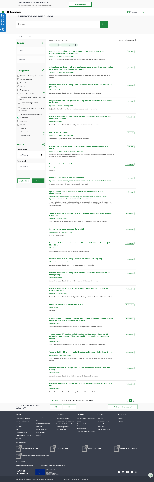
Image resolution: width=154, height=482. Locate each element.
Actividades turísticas (66, 232)
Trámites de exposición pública (31, 114)
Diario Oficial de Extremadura (86, 418)
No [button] (69, 407)
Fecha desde (21, 150)
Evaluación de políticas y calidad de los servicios (31, 109)
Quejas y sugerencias (63, 427)
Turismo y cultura (54, 167)
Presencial (100, 424)
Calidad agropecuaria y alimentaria (73, 151)
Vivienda (38, 435)
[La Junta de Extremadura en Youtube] (132, 472)
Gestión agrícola (68, 135)
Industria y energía (21, 432)
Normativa (23, 83)
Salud (37, 421)
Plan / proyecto (25, 90)
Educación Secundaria (55, 90)
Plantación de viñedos (58, 132)
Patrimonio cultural (79, 181)
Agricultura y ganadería (55, 56)
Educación (88, 199)
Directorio (80, 421)
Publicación (24, 118)
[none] (127, 400)
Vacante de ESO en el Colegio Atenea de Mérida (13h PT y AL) (75, 259)
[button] (133, 12)
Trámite (22, 125)
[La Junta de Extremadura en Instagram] (127, 472)
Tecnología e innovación (43, 423)
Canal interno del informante (85, 431)
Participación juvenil (66, 196)
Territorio (104, 196)
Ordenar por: (122, 40)
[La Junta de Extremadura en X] (123, 472)
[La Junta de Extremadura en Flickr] (136, 472)
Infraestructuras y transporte (24, 435)
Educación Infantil (54, 196)
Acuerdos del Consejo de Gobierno (31, 76)
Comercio (98, 196)
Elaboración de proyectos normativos (28, 104)
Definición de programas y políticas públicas (32, 98)
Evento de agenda (26, 79)
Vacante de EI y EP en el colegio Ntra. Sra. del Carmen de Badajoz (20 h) (80, 352)
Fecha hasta (21, 161)
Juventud (65, 199)
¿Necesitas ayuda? (62, 429)
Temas (20, 43)
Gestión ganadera (68, 56)
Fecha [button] (20, 145)
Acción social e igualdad (23, 418)
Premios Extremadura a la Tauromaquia (66, 178)
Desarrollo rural (79, 199)
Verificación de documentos (65, 424)
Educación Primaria (61, 218)
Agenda (120, 421)
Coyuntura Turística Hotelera (62, 164)
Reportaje (23, 121)
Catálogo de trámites (63, 418)
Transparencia (81, 428)
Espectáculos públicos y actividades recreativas (99, 181)
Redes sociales (101, 427)
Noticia (22, 86)
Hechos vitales (26, 132)
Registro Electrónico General (65, 421)
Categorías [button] (23, 71)
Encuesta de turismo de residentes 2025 (66, 304)
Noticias (120, 418)
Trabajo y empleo (41, 429)
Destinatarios (25, 135)
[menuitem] (46, 418)
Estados (23, 128)
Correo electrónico (103, 421)
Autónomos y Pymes (89, 196)
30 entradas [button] (55, 400)
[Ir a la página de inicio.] (8, 11)
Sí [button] (56, 407)
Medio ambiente (41, 418)
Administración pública (22, 421)
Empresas (72, 199)
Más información (80, 4)
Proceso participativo (27, 94)
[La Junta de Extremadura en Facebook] (119, 472)
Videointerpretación (103, 429)
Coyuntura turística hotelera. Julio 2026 (66, 229)
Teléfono (100, 418)
